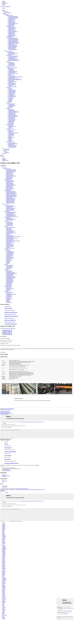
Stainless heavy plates (11, 21)
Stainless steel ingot (11, 32)
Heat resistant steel (11, 137)
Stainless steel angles (11, 27)
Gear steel (10, 136)
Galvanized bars (11, 94)
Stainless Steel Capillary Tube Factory (6, 413)
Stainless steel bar (11, 34)
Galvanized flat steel (11, 92)
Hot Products (18, 488)
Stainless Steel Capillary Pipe (5, 411)
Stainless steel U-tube (11, 48)
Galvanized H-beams (9, 254)
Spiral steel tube (10, 122)
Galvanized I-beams (11, 93)
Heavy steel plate (11, 80)
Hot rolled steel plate (11, 77)
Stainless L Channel (41, 489)
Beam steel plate (11, 68)
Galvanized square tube (12, 113)
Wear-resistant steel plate (12, 86)
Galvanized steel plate (11, 75)
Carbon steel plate (11, 70)
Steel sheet (10, 85)
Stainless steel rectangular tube (13, 43)
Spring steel (8, 300)
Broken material (9, 286)
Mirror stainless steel (11, 22)
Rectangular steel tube (11, 119)
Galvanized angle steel (12, 90)
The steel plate (6, 152)
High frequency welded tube (13, 115)
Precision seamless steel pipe (13, 53)
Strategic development (7, 12)
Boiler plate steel (11, 69)
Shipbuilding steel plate (10, 244)
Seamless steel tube (9, 51)
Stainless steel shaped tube (10, 199)
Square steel (10, 100)
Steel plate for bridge (9, 245)
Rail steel (7, 263)
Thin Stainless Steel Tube (4, 414)
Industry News (6, 149)
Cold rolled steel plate (11, 72)
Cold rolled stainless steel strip (13, 16)
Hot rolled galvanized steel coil (13, 58)
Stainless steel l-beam (11, 33)
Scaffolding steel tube (9, 281)
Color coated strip (11, 104)
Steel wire (6, 151)
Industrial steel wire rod (12, 126)
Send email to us (3, 352)
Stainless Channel (11, 489)
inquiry (38, 465)
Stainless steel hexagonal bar (13, 31)
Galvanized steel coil (11, 57)
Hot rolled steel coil (9, 224)
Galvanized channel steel (12, 91)
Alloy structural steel (9, 292)
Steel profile (8, 87)
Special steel (8, 129)
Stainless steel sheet (11, 24)
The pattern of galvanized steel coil (14, 60)
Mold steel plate (8, 233)
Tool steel (8, 301)
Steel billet (10, 101)
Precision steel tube (11, 118)
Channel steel (10, 89)
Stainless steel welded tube (12, 49)
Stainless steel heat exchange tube (13, 42)
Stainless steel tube (11, 44)
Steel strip (8, 102)
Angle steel (10, 88)
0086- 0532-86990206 (6, 469)
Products (3, 13)
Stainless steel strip (11, 25)
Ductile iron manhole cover (12, 145)
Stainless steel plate (9, 15)
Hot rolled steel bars (9, 259)
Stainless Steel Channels (10, 181)
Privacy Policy (26, 488)
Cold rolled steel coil (11, 64)
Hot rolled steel (10, 98)
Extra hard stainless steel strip (13, 17)
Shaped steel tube (11, 121)
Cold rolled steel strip (11, 103)
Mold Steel (10, 138)
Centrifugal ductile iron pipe (12, 143)
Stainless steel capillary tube (12, 40)
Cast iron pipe (8, 141)
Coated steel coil (9, 55)
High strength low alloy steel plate (13, 78)
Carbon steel (10, 131)
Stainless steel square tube (12, 47)
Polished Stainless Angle (4, 489)
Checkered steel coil (11, 63)
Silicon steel (10, 107)
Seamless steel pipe (11, 52)
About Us (4, 10)
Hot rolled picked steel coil (12, 59)
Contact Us (4, 153)
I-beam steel (10, 99)
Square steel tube (11, 123)
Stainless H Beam (25, 489)
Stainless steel (6, 14)
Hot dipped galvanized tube (12, 116)
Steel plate (8, 66)
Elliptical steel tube (11, 110)
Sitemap (22, 488)
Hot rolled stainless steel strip (13, 18)
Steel (5, 50)
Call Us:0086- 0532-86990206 (5, 6)
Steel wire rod (10, 125)
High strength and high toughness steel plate (15, 76)
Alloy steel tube (10, 109)
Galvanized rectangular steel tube (11, 273)
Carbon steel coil (11, 62)
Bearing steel (10, 130)
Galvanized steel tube (11, 112)
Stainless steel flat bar (11, 29)
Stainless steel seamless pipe (10, 191)
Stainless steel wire (11, 36)
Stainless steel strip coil (12, 19)
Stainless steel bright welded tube (13, 39)
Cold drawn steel (11, 133)
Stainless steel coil (11, 20)
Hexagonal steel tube (11, 114)
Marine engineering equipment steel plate (14, 79)
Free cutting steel (11, 135)
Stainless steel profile (9, 26)
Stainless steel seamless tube (12, 38)
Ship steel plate (10, 82)
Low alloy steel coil (11, 65)
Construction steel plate (12, 84)
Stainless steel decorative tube (13, 41)
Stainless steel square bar (12, 35)
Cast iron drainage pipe (12, 147)
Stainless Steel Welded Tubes (33, 489)
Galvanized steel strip (11, 105)
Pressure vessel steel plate (12, 81)
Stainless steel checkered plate (13, 23)
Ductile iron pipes (11, 144)
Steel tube (8, 108)
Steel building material (10, 124)
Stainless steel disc (11, 28)
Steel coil (7, 61)
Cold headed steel (11, 134)
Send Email (2, 491)
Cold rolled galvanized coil (12, 56)
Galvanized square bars (12, 95)
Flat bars (7, 234)
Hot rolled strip (10, 106)
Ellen (7, 492)
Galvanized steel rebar (12, 96)
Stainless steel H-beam (12, 30)
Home (3, 157)
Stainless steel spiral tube (10, 200)
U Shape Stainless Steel (18, 489)
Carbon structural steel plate (12, 71)
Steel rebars (10, 127)
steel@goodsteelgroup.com (6, 470)
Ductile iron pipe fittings (12, 146)
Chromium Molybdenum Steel (13, 132)
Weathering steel (11, 140)
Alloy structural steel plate (12, 67)
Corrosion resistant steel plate (13, 73)
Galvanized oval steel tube (10, 272)
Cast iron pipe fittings (11, 142)
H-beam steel (10, 97)
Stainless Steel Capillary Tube (5, 412)
